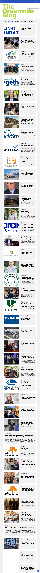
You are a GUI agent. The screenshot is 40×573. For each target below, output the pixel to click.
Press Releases (23, 21)
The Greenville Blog (18, 11)
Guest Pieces (17, 21)
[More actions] (34, 25)
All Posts (5, 21)
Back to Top (1, 569)
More (32, 21)
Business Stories (10, 21)
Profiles (28, 21)
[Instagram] (35, 1)
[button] (35, 21)
